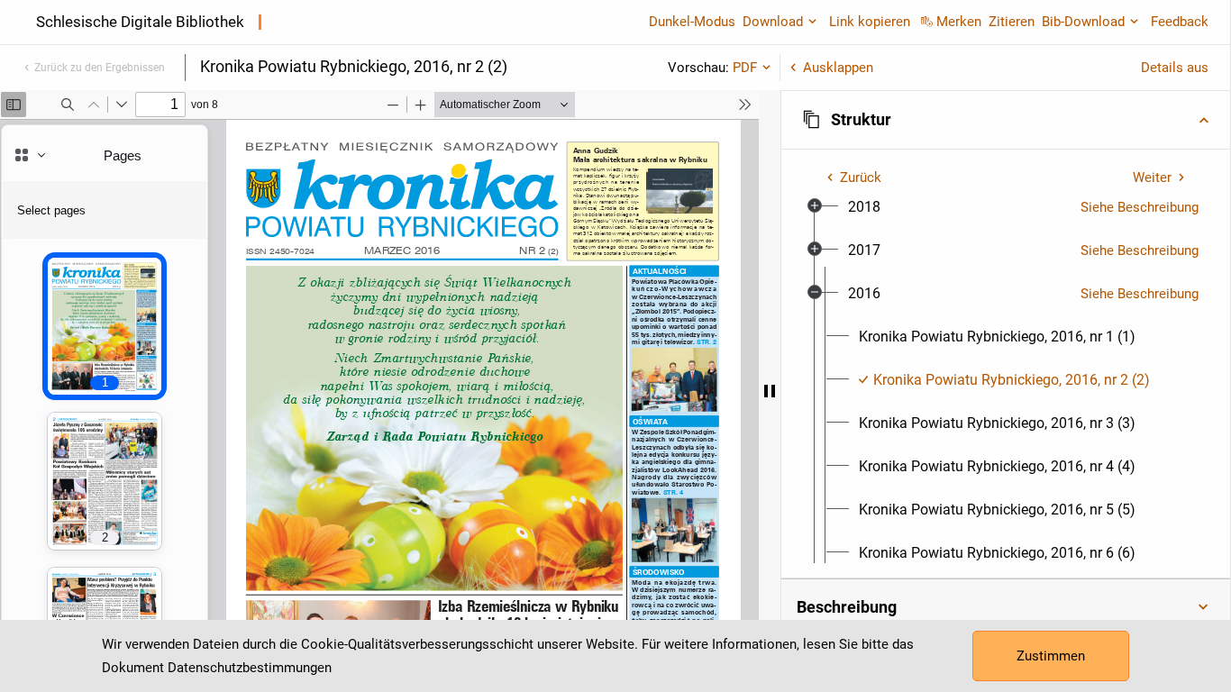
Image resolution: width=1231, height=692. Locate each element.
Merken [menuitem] (958, 22)
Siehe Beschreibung (1140, 207)
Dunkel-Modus (692, 22)
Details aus (1174, 67)
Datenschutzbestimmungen (250, 668)
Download (773, 22)
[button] (1005, 120)
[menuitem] (864, 207)
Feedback (1179, 22)
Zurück (860, 177)
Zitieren (1012, 22)
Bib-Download (1083, 22)
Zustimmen (1051, 656)
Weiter (1152, 177)
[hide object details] (769, 391)
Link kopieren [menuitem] (869, 22)
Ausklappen (838, 67)
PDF (745, 67)
